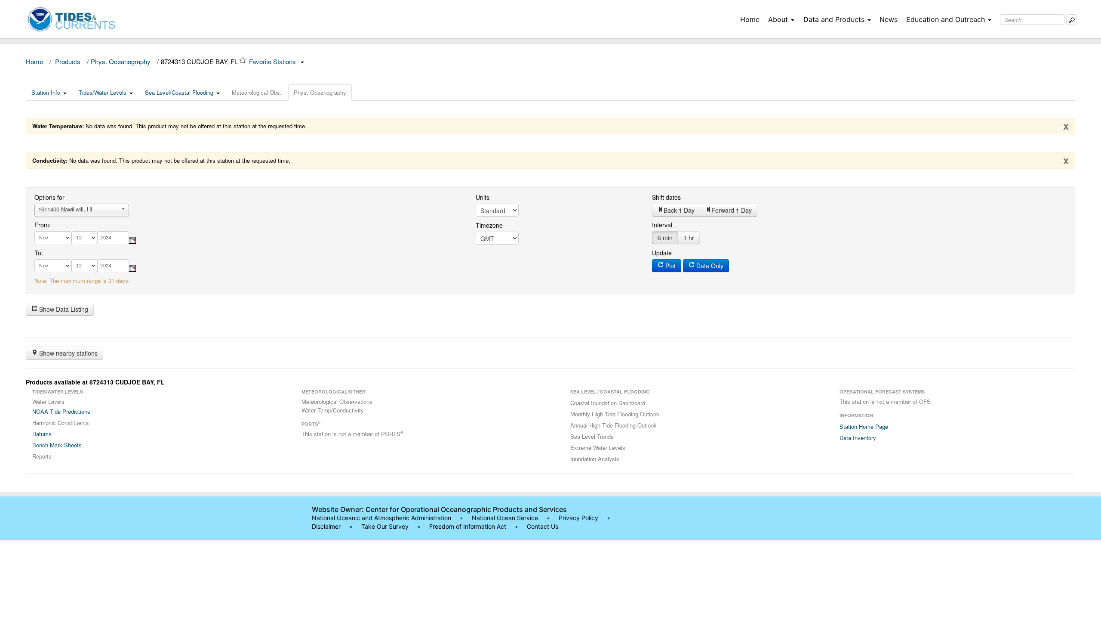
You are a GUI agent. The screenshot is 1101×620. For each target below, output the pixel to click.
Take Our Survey (385, 526)
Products (67, 61)
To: (38, 252)
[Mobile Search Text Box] (1071, 19)
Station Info (45, 92)
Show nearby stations (67, 353)
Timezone (489, 225)
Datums (42, 434)
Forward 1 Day (731, 210)
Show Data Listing (62, 309)
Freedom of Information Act (467, 526)
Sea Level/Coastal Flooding (179, 92)
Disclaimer (326, 526)
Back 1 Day (679, 210)
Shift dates (666, 197)
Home (750, 19)
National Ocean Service (505, 517)
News (889, 19)
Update (662, 252)
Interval (662, 224)
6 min (665, 237)
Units (482, 197)
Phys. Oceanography (121, 61)
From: (42, 224)
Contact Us (542, 526)
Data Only (709, 265)
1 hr (688, 237)
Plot (670, 265)
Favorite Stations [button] (273, 61)
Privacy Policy (578, 517)
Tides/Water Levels (102, 92)
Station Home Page (864, 426)
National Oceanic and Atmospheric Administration (381, 517)
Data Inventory (858, 438)
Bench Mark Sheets (57, 445)
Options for (49, 197)
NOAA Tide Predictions (61, 411)
